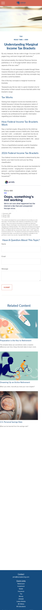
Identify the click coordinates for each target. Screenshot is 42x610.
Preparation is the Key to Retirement (15, 341)
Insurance (21, 591)
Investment (21, 586)
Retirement (21, 584)
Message (5, 269)
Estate (21, 589)
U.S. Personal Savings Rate (11, 422)
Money (21, 596)
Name (4, 244)
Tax (21, 594)
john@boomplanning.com (21, 577)
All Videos (21, 604)
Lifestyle (21, 599)
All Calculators (21, 606)
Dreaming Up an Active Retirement (15, 382)
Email (4, 256)
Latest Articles (21, 601)
